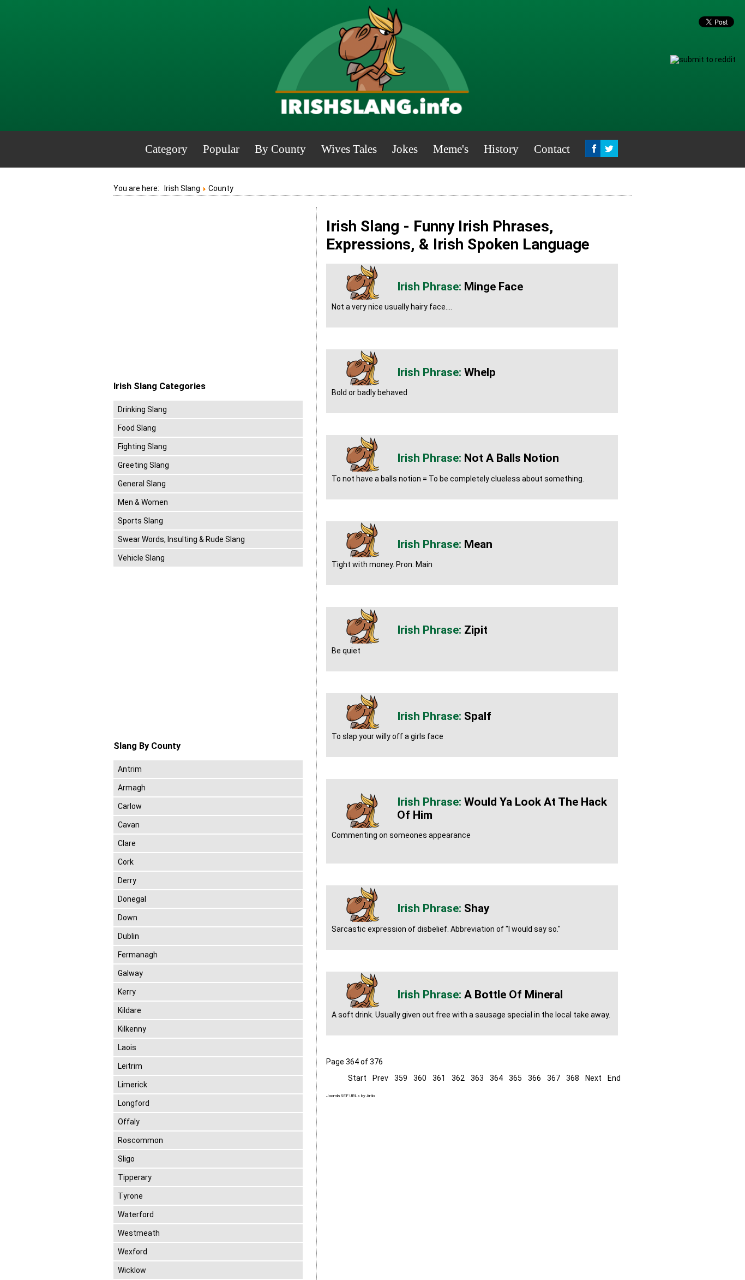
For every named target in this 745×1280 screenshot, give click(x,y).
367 (553, 1078)
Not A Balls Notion (511, 458)
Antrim (130, 769)
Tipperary (135, 1177)
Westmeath (139, 1233)
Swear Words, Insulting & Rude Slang (181, 539)
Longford (133, 1103)
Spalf (477, 716)
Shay (477, 908)
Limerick (132, 1084)
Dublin (128, 936)
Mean (478, 544)
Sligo (126, 1158)
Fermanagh (138, 954)
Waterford (136, 1214)
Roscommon (140, 1140)
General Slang (142, 483)
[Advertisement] (205, 294)
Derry (127, 880)
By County (280, 149)
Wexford (132, 1251)
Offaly (129, 1121)
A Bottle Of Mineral (513, 994)
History (501, 149)
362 (458, 1078)
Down (127, 917)
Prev (380, 1078)
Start (357, 1078)
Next (593, 1078)
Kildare (129, 1010)
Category (166, 149)
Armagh (132, 787)
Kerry (127, 991)
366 (534, 1078)
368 (572, 1078)
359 (400, 1078)
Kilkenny (132, 1029)
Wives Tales (349, 149)
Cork (126, 862)
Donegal (132, 899)
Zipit (476, 629)
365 (515, 1078)
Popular (221, 149)
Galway (130, 973)
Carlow (130, 806)
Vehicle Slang (141, 557)
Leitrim (130, 1066)
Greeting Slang (143, 465)
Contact (552, 149)
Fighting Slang (142, 446)
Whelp (480, 372)
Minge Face (493, 286)
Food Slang (137, 428)
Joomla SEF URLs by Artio (350, 1095)
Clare (127, 843)
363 (477, 1078)
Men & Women (143, 502)
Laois (127, 1047)
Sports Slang (140, 520)
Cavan (129, 824)
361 (439, 1078)
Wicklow (132, 1270)
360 (419, 1078)
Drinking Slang (142, 409)
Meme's (450, 149)
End (614, 1078)
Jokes (405, 149)
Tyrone (130, 1196)
